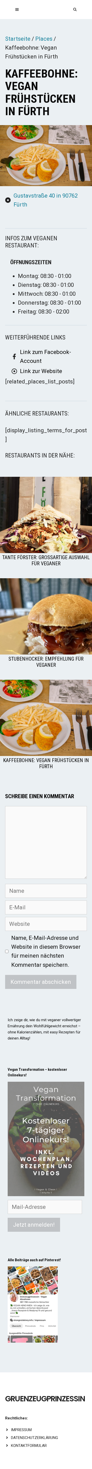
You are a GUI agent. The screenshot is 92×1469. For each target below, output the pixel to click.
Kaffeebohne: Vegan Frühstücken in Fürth (46, 763)
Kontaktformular (29, 1445)
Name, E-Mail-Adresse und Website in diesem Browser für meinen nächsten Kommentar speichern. (45, 951)
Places (43, 39)
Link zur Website (41, 371)
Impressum (21, 1430)
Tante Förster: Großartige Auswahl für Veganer (46, 560)
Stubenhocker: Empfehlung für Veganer (46, 662)
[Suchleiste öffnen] (75, 9)
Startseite (17, 39)
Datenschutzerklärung (34, 1437)
